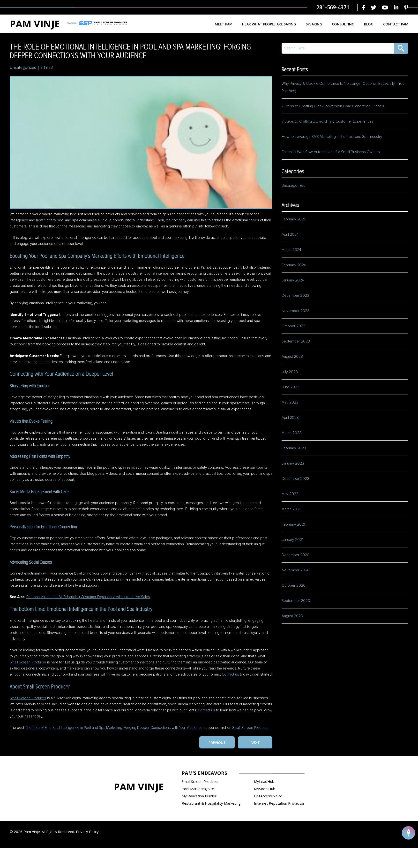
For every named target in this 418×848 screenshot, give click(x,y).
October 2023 (293, 326)
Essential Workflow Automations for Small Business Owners (331, 152)
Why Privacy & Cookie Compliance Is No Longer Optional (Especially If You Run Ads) (343, 87)
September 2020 (296, 601)
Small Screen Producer (28, 662)
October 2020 (294, 585)
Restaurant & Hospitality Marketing (211, 803)
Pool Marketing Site (198, 788)
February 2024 (294, 265)
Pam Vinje (35, 23)
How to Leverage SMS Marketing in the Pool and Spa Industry (332, 137)
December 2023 (295, 295)
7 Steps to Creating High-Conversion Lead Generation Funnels (333, 106)
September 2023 (296, 341)
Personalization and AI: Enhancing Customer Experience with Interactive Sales (88, 597)
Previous (217, 742)
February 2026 (294, 219)
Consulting (343, 24)
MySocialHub (264, 788)
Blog (368, 24)
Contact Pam (395, 24)
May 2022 (290, 494)
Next (255, 742)
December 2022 (295, 479)
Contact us (230, 674)
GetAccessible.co (268, 796)
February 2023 (294, 448)
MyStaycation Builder (199, 796)
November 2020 (296, 570)
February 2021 (293, 524)
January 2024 (293, 280)
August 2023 (292, 356)
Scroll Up (408, 833)
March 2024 (291, 250)
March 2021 (291, 509)
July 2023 (290, 372)
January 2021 (292, 540)
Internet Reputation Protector (279, 803)
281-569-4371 (332, 7)
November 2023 (295, 311)
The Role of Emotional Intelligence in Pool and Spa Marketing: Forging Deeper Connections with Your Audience (113, 728)
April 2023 (290, 418)
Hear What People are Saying (269, 24)
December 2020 (295, 555)
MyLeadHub (264, 781)
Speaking (314, 24)
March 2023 (291, 433)
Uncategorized (23, 67)
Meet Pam (223, 24)
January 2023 (293, 463)
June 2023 (290, 387)
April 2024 (290, 234)
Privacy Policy (87, 831)
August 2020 (292, 616)
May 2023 (290, 402)
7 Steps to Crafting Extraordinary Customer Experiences (328, 121)
